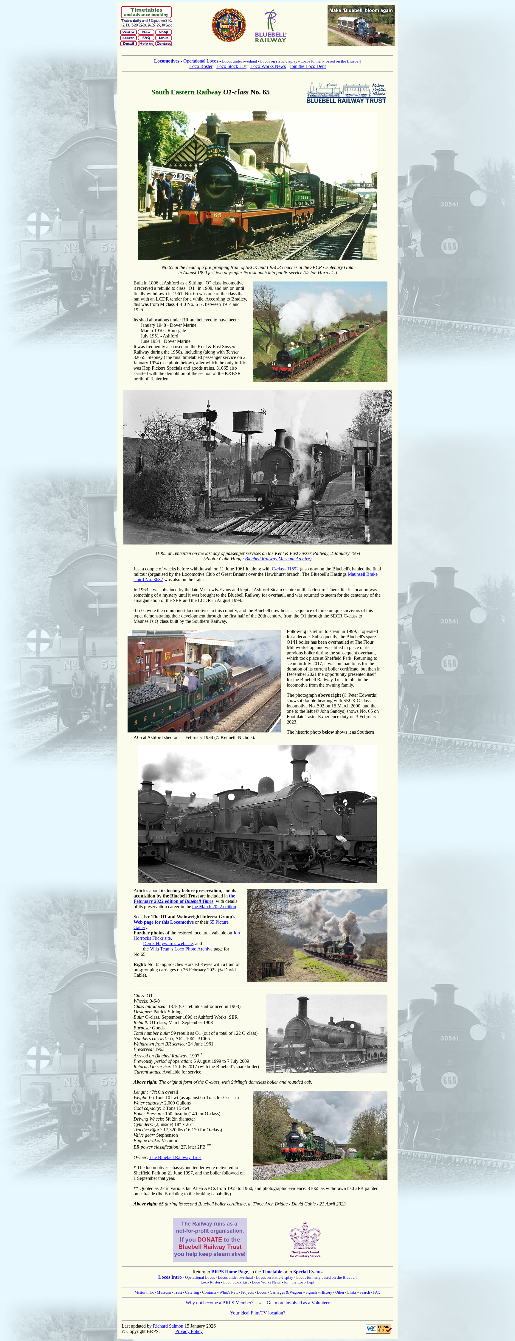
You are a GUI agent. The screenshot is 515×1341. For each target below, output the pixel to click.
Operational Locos (200, 60)
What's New (228, 1292)
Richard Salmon (168, 1325)
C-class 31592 (285, 568)
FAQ (376, 1292)
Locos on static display (278, 61)
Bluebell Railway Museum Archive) (278, 558)
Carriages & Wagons (286, 1292)
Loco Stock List (231, 66)
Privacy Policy (189, 1331)
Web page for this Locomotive (164, 922)
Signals (311, 1292)
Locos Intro (170, 1277)
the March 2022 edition (214, 906)
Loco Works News (268, 66)
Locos (262, 1292)
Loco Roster (200, 66)
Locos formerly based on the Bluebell (330, 61)
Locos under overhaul (239, 61)
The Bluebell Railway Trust (175, 1157)
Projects (247, 1292)
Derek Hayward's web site (168, 943)
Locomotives (166, 60)
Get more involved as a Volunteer (298, 1302)
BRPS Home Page (229, 1271)
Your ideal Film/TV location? (257, 1312)
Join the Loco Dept (308, 66)
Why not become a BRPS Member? (219, 1302)
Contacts (209, 1292)
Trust (178, 1292)
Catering (192, 1292)
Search (364, 1292)
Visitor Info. (144, 1292)
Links (351, 1292)
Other (339, 1292)
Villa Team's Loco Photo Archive (181, 948)
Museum (164, 1292)
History (326, 1292)
